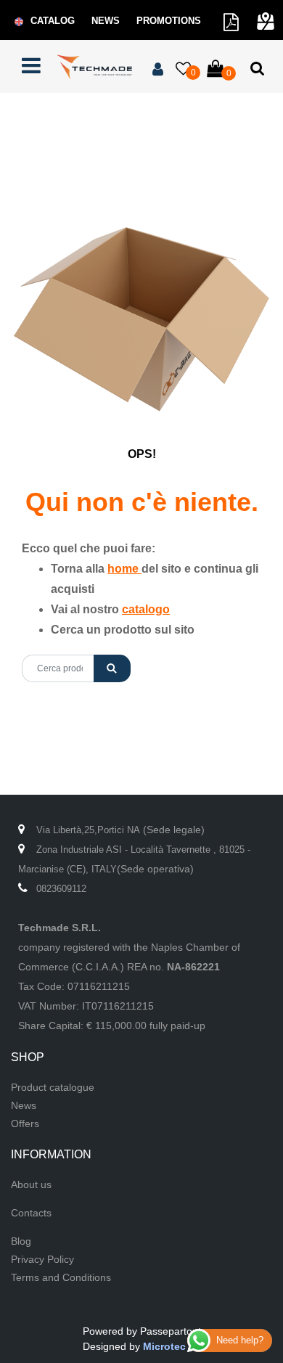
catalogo (146, 609)
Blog (21, 1241)
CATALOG (52, 20)
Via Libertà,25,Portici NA (88, 829)
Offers (25, 1123)
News (23, 1105)
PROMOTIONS (168, 20)
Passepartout (170, 1331)
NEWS (105, 20)
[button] (112, 668)
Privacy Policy (42, 1259)
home (124, 568)
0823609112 (61, 888)
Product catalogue (52, 1087)
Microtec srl (172, 1346)
